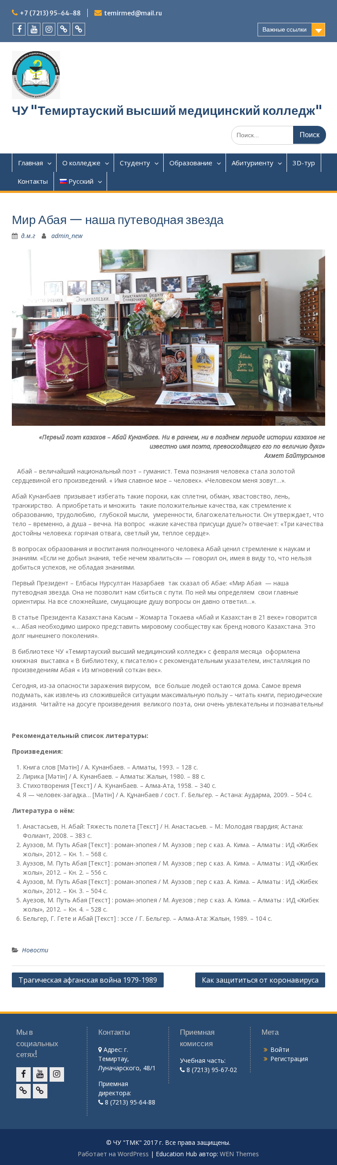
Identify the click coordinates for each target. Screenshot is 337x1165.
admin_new (66, 236)
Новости (35, 950)
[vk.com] (63, 29)
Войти (279, 1049)
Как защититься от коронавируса (260, 980)
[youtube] (34, 29)
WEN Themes (239, 1154)
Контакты (33, 181)
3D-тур (304, 162)
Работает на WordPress (113, 1154)
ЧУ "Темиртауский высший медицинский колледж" (167, 110)
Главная (30, 162)
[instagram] (49, 29)
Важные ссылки (284, 29)
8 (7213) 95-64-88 (129, 1102)
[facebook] (19, 29)
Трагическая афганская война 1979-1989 (87, 980)
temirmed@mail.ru (133, 13)
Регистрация (289, 1059)
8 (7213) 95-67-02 (211, 1069)
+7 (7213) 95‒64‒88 (50, 13)
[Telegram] (78, 29)
